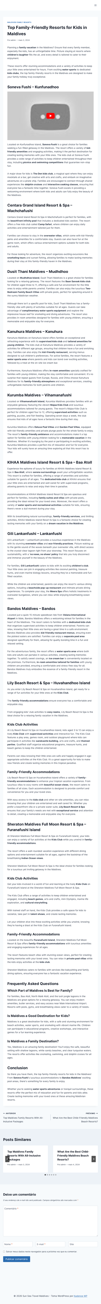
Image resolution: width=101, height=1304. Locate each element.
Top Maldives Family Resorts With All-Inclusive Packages (23, 1117)
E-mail (41, 1244)
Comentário (11, 1208)
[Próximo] (94, 1159)
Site (72, 1244)
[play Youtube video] (50, 116)
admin (13, 40)
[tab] (45, 1174)
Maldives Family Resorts (19, 22)
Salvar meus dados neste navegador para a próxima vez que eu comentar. (41, 1251)
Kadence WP (80, 1296)
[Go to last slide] (7, 1159)
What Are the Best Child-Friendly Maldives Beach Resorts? (75, 1117)
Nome (8, 1244)
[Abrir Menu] (95, 5)
